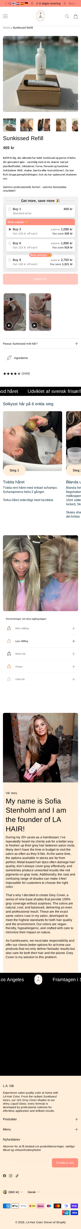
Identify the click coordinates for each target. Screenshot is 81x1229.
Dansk (32, 1192)
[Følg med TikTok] (17, 1176)
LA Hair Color (34, 1222)
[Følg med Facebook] (4, 1176)
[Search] (67, 16)
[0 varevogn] (75, 16)
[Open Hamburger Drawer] (5, 16)
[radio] (40, 211)
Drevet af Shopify (55, 1222)
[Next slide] (74, 312)
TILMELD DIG (65, 1162)
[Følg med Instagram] (10, 1176)
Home (7, 27)
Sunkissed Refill (23, 27)
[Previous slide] (6, 312)
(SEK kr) (13, 1192)
